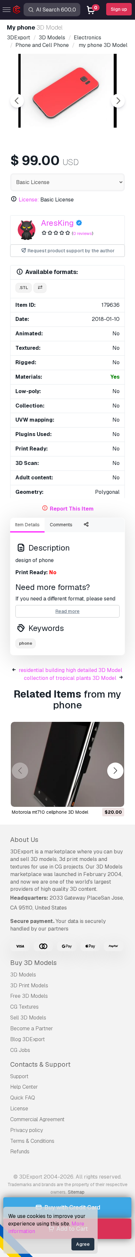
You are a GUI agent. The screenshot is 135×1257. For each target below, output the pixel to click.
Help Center (24, 1086)
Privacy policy (26, 1130)
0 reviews (82, 233)
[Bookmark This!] (115, 797)
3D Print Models (29, 985)
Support (19, 1076)
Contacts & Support (40, 1064)
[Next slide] (118, 101)
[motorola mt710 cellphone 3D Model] (67, 764)
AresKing (57, 223)
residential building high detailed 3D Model (70, 670)
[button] (115, 771)
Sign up (119, 9)
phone (25, 643)
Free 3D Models (29, 996)
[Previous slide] (17, 101)
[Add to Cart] (101, 797)
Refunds (19, 1151)
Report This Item (72, 508)
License (19, 1108)
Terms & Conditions (32, 1141)
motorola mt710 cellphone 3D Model (50, 812)
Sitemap (76, 1192)
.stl (23, 287)
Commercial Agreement (37, 1119)
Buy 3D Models (33, 962)
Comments (61, 525)
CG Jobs (20, 1050)
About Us (24, 839)
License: (29, 199)
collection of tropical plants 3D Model (70, 678)
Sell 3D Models (28, 1017)
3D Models (23, 974)
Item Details (27, 525)
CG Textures (24, 1006)
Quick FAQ (22, 1097)
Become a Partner (31, 1028)
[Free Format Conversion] (40, 288)
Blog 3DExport (27, 1039)
